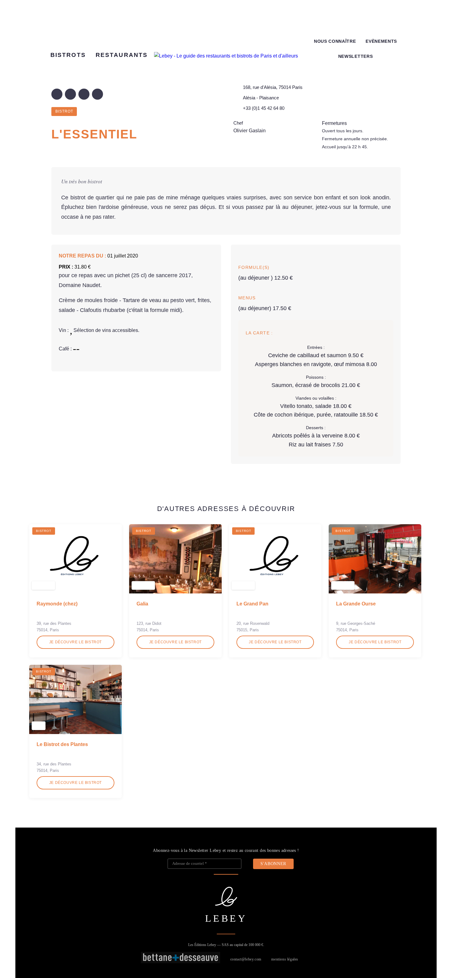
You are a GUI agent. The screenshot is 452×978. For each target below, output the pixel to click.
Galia (142, 603)
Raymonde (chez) (57, 603)
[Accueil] (226, 56)
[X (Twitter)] (70, 94)
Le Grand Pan (252, 603)
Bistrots (68, 55)
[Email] (97, 94)
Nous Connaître (335, 41)
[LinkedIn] (83, 94)
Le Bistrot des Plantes (62, 744)
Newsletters (355, 56)
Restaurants (122, 55)
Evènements (381, 41)
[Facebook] (56, 94)
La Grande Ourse (356, 603)
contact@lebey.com (245, 959)
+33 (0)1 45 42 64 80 (263, 108)
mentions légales (284, 959)
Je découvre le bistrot (75, 642)
